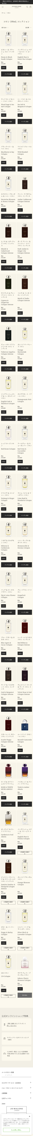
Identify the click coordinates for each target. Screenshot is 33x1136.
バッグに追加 (8, 74)
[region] (16, 1124)
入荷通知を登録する (25, 853)
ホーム (3, 13)
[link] (8, 38)
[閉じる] (29, 1116)
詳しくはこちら (11, 1026)
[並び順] (23, 27)
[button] (3, 7)
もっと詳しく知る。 (16, 1130)
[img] (30, 7)
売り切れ (24, 995)
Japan (3, 1103)
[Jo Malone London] (16, 7)
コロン (8, 13)
